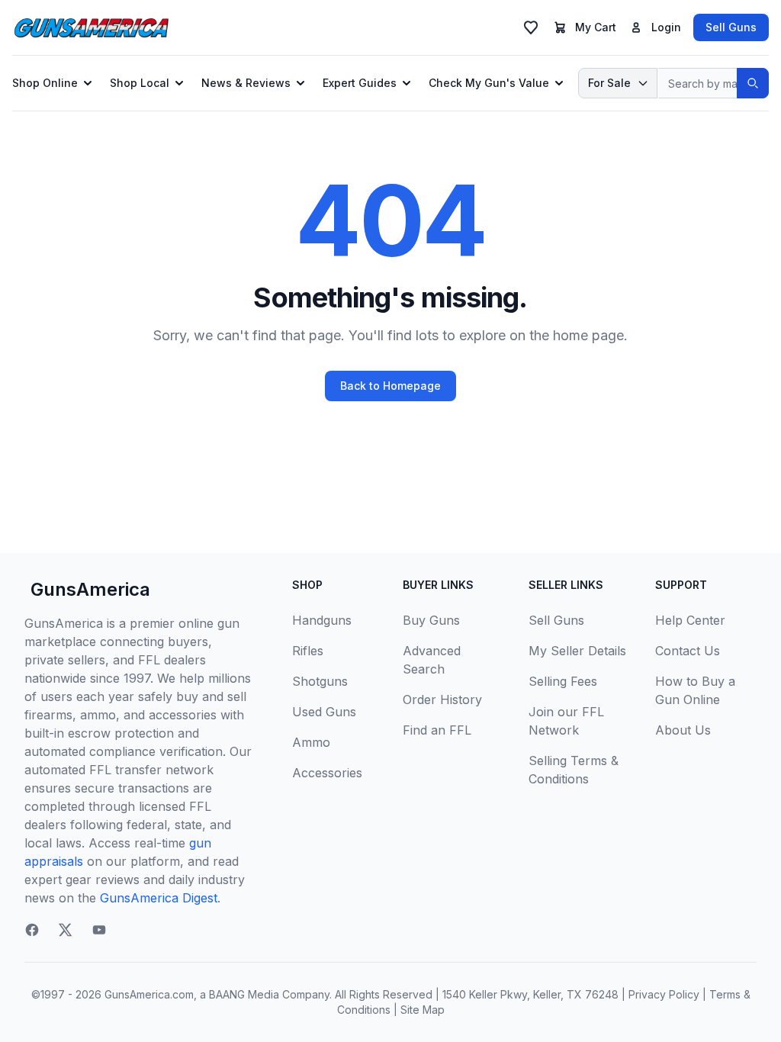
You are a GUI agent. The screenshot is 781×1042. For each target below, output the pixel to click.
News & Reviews (246, 82)
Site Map (422, 1009)
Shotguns (320, 681)
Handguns (322, 620)
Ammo (311, 742)
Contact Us (687, 650)
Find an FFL (437, 730)
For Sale (609, 82)
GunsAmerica (90, 589)
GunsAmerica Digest (158, 897)
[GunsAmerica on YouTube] (99, 929)
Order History (442, 699)
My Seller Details (577, 650)
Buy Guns (431, 620)
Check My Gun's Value (489, 82)
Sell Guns (731, 27)
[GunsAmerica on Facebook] (32, 929)
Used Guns (324, 711)
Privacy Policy (663, 994)
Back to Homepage (390, 385)
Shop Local (139, 82)
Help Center (690, 620)
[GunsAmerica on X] (65, 929)
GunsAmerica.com (149, 994)
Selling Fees (563, 681)
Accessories (327, 772)
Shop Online (45, 82)
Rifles (307, 650)
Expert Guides (360, 82)
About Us (683, 730)
